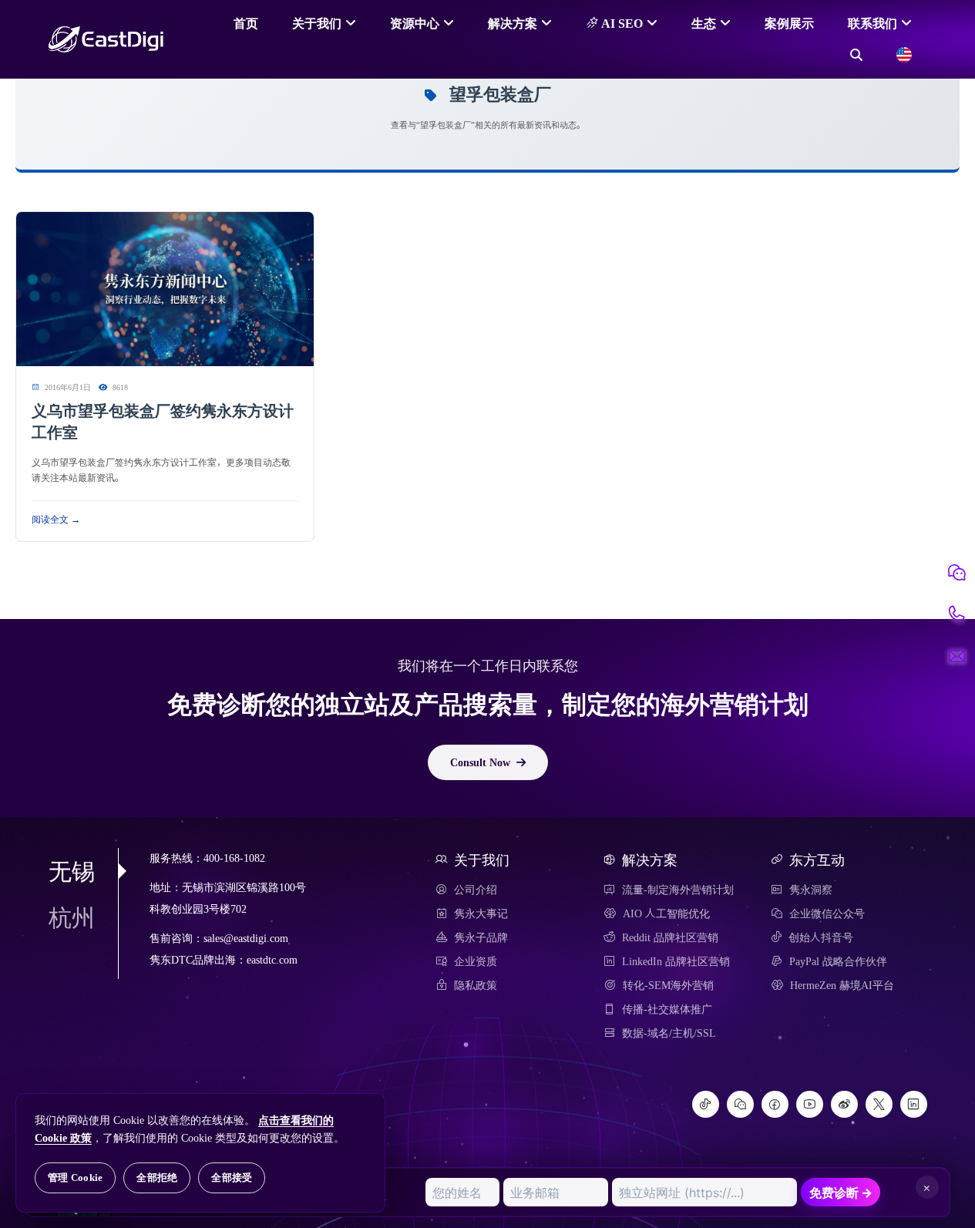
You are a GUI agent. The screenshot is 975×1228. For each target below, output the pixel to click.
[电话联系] (956, 614)
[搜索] (856, 54)
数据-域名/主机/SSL (669, 1033)
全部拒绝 (156, 1177)
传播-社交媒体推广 (667, 1009)
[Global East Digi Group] (904, 55)
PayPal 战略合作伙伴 (838, 961)
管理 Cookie (75, 1177)
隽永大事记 (481, 913)
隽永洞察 (810, 889)
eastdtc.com (272, 960)
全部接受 (231, 1177)
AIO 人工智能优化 (666, 913)
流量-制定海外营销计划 (678, 889)
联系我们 (872, 23)
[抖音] (705, 1104)
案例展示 (789, 23)
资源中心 (414, 23)
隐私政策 (475, 985)
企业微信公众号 (827, 913)
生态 (703, 23)
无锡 (72, 871)
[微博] (844, 1104)
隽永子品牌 (481, 937)
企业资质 (475, 961)
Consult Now (480, 762)
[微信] (740, 1104)
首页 (246, 23)
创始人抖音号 (820, 937)
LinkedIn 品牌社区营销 (676, 961)
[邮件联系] (956, 656)
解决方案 (512, 23)
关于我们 (316, 23)
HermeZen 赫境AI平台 (842, 985)
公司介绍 (475, 889)
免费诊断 (840, 1192)
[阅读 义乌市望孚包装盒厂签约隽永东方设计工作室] (165, 289)
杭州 (72, 917)
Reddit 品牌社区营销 (670, 937)
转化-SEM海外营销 (668, 985)
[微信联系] (956, 572)
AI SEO (620, 23)
